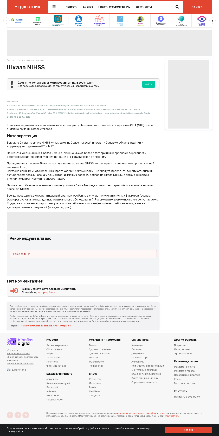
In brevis (51, 391)
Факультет (95, 395)
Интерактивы (182, 349)
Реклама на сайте (184, 367)
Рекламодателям (186, 361)
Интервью (95, 383)
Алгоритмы (137, 361)
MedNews (95, 391)
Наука (50, 353)
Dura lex (93, 357)
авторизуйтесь (46, 292)
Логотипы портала (185, 383)
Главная (10, 60)
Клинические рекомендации (148, 365)
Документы (144, 6)
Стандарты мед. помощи (146, 373)
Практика (52, 361)
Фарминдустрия (56, 365)
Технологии (53, 357)
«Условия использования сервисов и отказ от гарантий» (46, 326)
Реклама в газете (184, 370)
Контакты (181, 391)
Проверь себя (54, 399)
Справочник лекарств (144, 382)
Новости (72, 6)
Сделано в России (100, 353)
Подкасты (180, 345)
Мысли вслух (96, 361)
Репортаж (95, 379)
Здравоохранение (57, 345)
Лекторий (52, 387)
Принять (189, 429)
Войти (199, 6)
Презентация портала (187, 374)
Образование (54, 349)
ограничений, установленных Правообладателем (140, 413)
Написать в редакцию (187, 397)
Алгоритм (52, 379)
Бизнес (88, 6)
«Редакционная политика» (20, 363)
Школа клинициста (59, 373)
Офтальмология (183, 353)
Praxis (92, 387)
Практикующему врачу (114, 6)
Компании (137, 345)
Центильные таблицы (144, 369)
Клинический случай (58, 383)
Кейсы (178, 379)
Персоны (136, 349)
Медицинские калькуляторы (30, 60)
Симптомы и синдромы (144, 378)
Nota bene (52, 395)
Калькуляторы (139, 357)
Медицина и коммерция (105, 339)
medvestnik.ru (172, 416)
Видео (93, 373)
